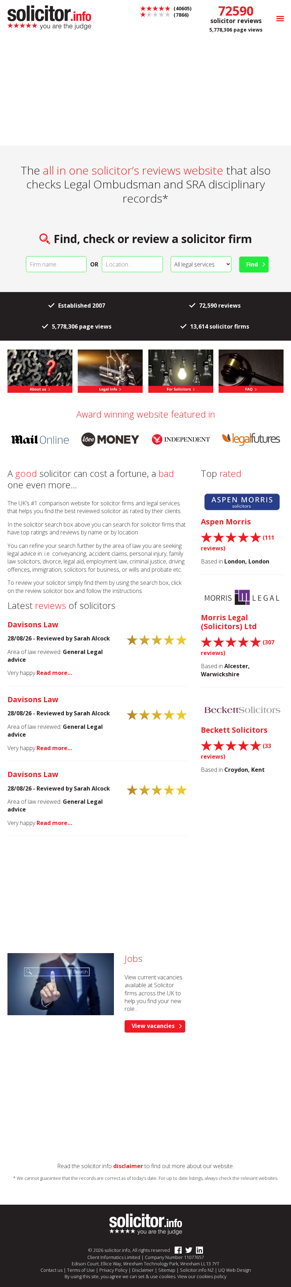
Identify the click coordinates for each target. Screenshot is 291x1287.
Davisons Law (33, 624)
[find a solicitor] (145, 1224)
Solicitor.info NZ (197, 1270)
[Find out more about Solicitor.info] (39, 370)
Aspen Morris (226, 522)
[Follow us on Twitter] (187, 1250)
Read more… (54, 673)
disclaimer (128, 1166)
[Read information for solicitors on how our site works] (180, 370)
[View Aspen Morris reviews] (242, 502)
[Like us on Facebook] (176, 1250)
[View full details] (251, 370)
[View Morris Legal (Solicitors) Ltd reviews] (242, 598)
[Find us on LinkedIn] (197, 1250)
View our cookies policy (201, 1276)
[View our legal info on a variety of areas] (110, 370)
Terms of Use (81, 1270)
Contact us (51, 1270)
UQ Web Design (234, 1270)
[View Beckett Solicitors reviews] (242, 710)
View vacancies (153, 1026)
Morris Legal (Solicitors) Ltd (229, 622)
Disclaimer (143, 1270)
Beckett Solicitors (234, 730)
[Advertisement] (145, 92)
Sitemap (166, 1270)
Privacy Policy (113, 1270)
